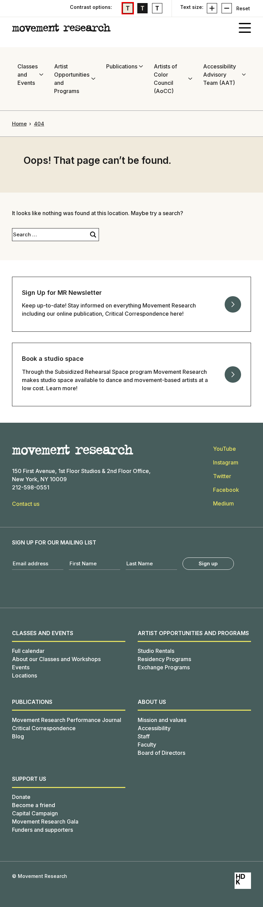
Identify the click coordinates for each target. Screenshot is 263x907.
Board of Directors (161, 752)
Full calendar (28, 650)
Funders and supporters (42, 829)
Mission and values (162, 720)
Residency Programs (164, 659)
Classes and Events (27, 74)
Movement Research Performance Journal (66, 720)
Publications (121, 66)
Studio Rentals (156, 650)
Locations (24, 675)
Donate (21, 796)
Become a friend (33, 805)
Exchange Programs (164, 667)
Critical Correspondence (44, 728)
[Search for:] (50, 234)
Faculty (147, 744)
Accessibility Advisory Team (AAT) (219, 74)
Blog (18, 736)
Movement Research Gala (45, 821)
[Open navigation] (245, 28)
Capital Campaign (35, 813)
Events (20, 667)
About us (152, 701)
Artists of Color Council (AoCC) (165, 78)
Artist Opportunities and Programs (71, 78)
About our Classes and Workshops (56, 659)
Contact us (25, 503)
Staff (144, 736)
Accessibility (154, 728)
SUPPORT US (29, 778)
